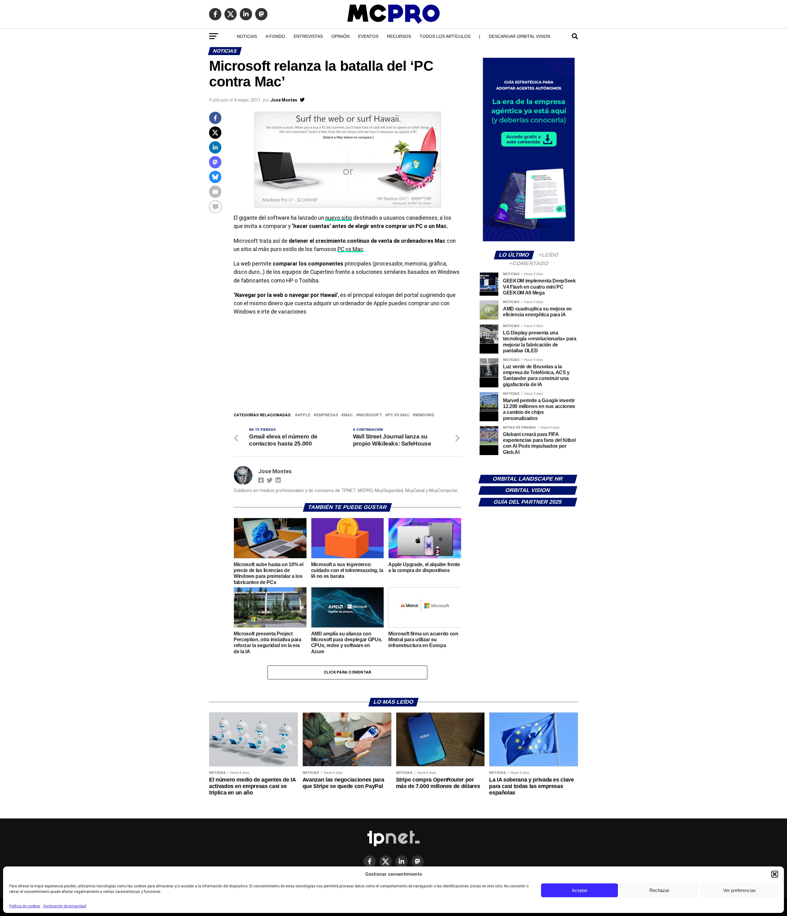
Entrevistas (308, 36)
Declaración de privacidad (64, 906)
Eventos (368, 36)
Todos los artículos (445, 36)
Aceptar (579, 890)
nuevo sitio (338, 218)
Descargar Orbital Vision (519, 36)
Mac (348, 415)
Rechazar (659, 890)
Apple (303, 415)
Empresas (327, 415)
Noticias (247, 36)
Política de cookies (24, 906)
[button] (775, 874)
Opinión (340, 36)
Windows (424, 415)
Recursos (399, 36)
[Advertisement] (347, 365)
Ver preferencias (739, 890)
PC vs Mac (350, 249)
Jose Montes (283, 100)
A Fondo (275, 36)
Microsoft (370, 415)
